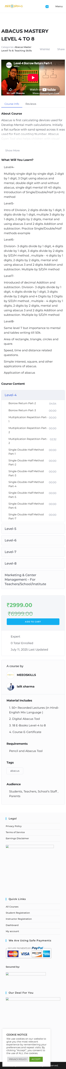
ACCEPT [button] (36, 1059)
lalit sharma (25, 686)
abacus (14, 770)
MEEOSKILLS (26, 675)
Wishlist (45, 49)
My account (12, 931)
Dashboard (12, 925)
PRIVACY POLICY (18, 1059)
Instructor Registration (19, 918)
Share (61, 49)
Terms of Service (15, 832)
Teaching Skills (23, 50)
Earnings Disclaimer (17, 838)
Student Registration (18, 912)
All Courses (12, 906)
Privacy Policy (14, 826)
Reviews (30, 103)
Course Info (11, 103)
